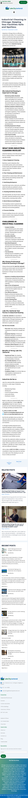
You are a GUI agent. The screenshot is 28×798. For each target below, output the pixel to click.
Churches (3, 724)
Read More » (5, 566)
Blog (2, 739)
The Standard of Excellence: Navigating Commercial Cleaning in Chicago (16, 652)
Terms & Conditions (16, 797)
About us (3, 730)
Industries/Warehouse (6, 698)
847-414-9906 (6, 687)
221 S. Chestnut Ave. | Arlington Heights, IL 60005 (12, 683)
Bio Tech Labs (4, 712)
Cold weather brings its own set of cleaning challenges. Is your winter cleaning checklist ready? (13, 525)
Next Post (18, 462)
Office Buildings (4, 706)
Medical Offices (5, 718)
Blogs (3, 494)
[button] (14, 12)
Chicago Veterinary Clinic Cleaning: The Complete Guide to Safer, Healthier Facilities (17, 632)
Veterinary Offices (5, 709)
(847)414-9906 (6, 1)
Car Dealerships (5, 721)
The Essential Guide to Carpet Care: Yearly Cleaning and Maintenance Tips (14, 491)
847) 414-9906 (14, 449)
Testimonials (4, 741)
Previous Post (9, 462)
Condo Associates (5, 703)
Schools (3, 700)
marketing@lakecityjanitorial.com (11, 691)
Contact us (3, 736)
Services (3, 733)
